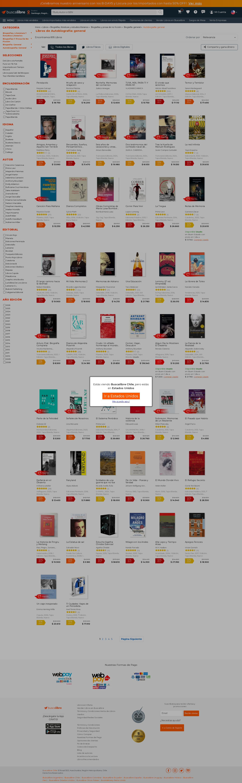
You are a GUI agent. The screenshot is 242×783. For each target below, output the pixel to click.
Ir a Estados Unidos (121, 396)
